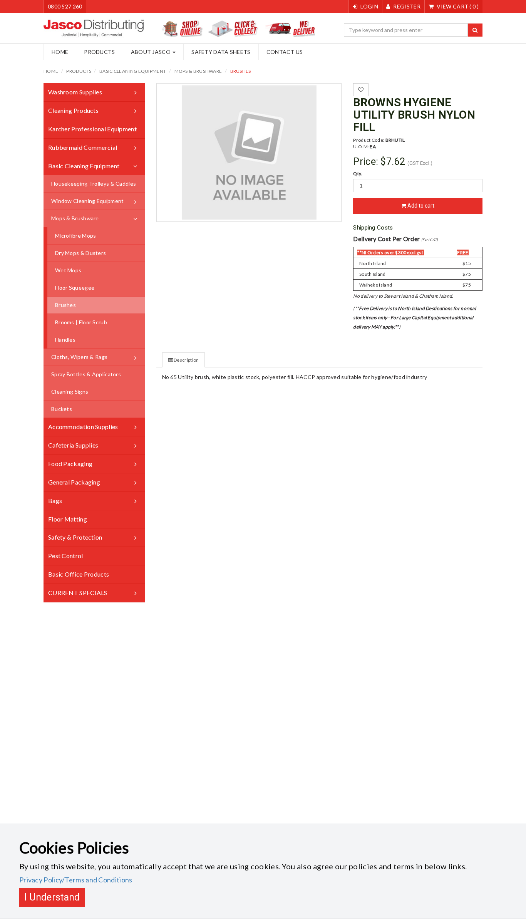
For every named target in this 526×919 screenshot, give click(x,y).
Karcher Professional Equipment (92, 128)
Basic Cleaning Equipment (132, 71)
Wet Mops (68, 270)
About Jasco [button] (151, 52)
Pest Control (65, 555)
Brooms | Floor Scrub (81, 322)
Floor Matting (67, 519)
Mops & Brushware (198, 71)
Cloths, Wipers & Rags (79, 357)
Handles (65, 339)
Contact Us (284, 52)
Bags (55, 500)
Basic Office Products (78, 574)
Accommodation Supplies (83, 426)
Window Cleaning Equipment (87, 201)
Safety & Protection (75, 537)
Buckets (61, 409)
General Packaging (74, 482)
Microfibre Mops (75, 235)
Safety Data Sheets (220, 52)
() (458, 6)
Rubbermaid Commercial (82, 147)
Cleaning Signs (69, 391)
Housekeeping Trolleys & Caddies (93, 183)
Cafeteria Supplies (73, 445)
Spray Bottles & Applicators (86, 374)
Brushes (240, 71)
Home (60, 52)
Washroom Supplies (75, 92)
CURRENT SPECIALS (77, 592)
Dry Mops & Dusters (80, 253)
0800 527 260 (65, 6)
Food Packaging (70, 463)
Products (99, 52)
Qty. (357, 173)
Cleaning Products (73, 110)
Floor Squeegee (74, 287)
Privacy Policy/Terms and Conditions (75, 879)
